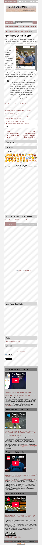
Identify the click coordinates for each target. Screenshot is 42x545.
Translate (21, 224)
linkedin (31, 1)
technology (18, 118)
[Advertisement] (23, 16)
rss (28, 1)
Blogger (36, 541)
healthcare (12, 118)
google (25, 1)
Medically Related (12, 123)
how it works (20, 270)
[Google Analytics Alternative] (21, 544)
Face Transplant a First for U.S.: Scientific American (18, 104)
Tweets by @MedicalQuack (12, 341)
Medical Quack (8, 541)
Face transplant (18, 116)
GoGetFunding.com (27, 270)
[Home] (6, 32)
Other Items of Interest (23, 123)
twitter (20, 1)
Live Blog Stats (21, 351)
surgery (24, 116)
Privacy (11, 224)
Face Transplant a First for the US (18, 35)
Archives (31, 224)
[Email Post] (6, 126)
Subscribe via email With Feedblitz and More (16, 220)
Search (35, 22)
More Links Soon (12, 1)
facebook (22, 1)
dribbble (34, 1)
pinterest (36, 1)
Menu (10, 22)
